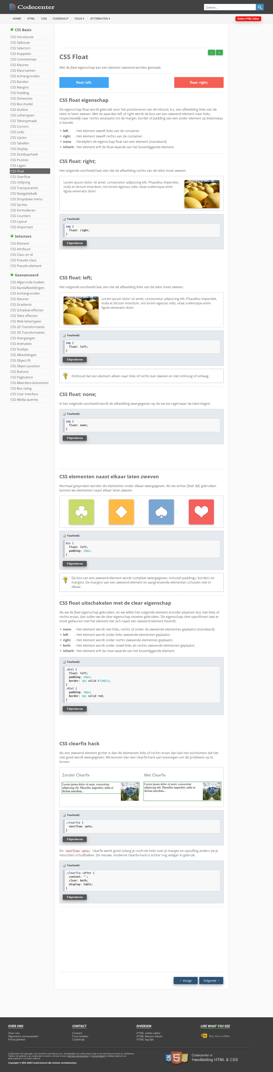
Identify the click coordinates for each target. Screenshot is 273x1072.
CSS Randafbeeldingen (27, 288)
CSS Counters (20, 216)
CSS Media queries (24, 399)
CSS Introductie (22, 37)
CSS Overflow (20, 177)
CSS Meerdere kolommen (29, 383)
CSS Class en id (21, 254)
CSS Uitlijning (20, 182)
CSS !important (21, 227)
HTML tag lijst (145, 1039)
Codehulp (60, 18)
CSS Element (19, 243)
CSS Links (17, 132)
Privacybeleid (16, 1039)
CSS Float (17, 171)
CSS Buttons (19, 371)
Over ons (14, 1033)
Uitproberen (75, 243)
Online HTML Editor (248, 18)
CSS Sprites (18, 204)
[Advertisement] (249, 86)
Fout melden (80, 1036)
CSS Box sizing (21, 388)
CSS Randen (19, 81)
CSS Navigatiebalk (23, 193)
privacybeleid (98, 1056)
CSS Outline (19, 109)
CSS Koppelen (20, 54)
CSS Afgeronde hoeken (27, 282)
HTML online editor (148, 1033)
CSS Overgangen (22, 338)
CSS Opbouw (20, 42)
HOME (17, 18)
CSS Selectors (20, 48)
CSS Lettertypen (22, 115)
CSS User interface (24, 394)
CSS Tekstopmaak (23, 121)
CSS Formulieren (22, 210)
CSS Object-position (25, 366)
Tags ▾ (79, 18)
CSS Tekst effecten (24, 316)
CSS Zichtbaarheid (24, 154)
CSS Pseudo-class (23, 260)
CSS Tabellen (19, 143)
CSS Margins (19, 87)
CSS (44, 18)
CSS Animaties (21, 343)
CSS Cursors (19, 126)
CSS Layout (18, 221)
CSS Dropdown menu (26, 199)
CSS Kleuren (19, 65)
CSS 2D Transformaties (27, 327)
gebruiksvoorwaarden (77, 1056)
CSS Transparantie (24, 188)
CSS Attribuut (20, 249)
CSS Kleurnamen (22, 70)
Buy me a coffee (218, 1036)
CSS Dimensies (21, 98)
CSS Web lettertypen (25, 321)
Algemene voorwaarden (23, 1036)
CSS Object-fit (20, 360)
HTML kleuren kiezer (149, 1036)
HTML (31, 18)
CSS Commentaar (23, 59)
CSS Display (19, 149)
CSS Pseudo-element (26, 266)
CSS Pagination (21, 377)
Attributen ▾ (100, 18)
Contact (77, 1033)
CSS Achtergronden (25, 76)
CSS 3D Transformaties (27, 332)
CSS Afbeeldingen (23, 355)
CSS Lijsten (18, 137)
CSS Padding (19, 93)
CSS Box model (21, 104)
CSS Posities (19, 160)
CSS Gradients (21, 304)
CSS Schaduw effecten (27, 310)
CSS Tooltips (19, 349)
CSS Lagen (18, 165)
